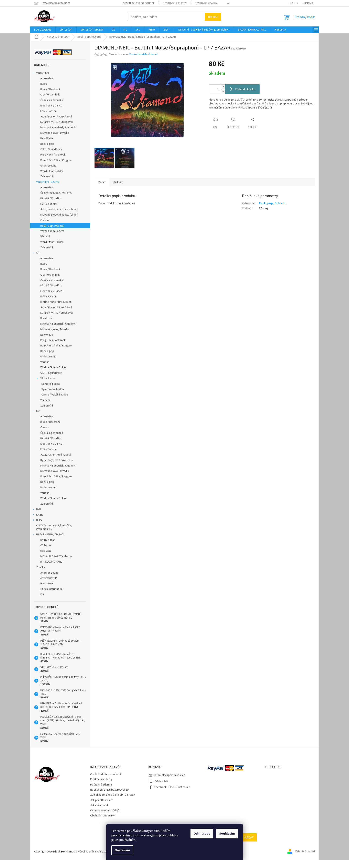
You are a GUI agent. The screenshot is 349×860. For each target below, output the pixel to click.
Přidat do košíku (245, 89)
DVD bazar (46, 551)
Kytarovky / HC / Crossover (56, 122)
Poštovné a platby (175, 3)
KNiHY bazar (47, 540)
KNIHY (39, 515)
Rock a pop (47, 144)
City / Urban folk (50, 95)
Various (44, 362)
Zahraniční (46, 176)
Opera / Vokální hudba (54, 395)
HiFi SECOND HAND (51, 562)
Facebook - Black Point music (172, 787)
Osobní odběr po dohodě (139, 3)
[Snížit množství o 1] (223, 91)
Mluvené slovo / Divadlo (54, 133)
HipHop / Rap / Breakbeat (55, 302)
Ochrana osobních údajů (104, 811)
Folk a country (48, 204)
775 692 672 (161, 781)
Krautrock (46, 318)
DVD (38, 509)
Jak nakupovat (99, 805)
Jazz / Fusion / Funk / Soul (56, 117)
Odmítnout (202, 833)
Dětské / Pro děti (50, 198)
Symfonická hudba (52, 389)
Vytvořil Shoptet (305, 852)
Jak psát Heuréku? (101, 800)
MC (38, 411)
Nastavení (122, 850)
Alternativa (47, 78)
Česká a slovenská (51, 100)
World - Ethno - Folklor (53, 367)
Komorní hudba (50, 384)
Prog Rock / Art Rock (53, 155)
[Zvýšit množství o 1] (223, 86)
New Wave (46, 138)
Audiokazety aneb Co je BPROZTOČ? (112, 795)
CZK (292, 3)
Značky (40, 567)
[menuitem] (42, 29)
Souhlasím (227, 833)
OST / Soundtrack (51, 149)
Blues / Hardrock (50, 89)
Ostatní (44, 220)
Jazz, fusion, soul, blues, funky (59, 209)
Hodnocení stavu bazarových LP (109, 790)
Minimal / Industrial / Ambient (57, 127)
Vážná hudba (48, 378)
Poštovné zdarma (206, 3)
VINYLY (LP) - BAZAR (47, 182)
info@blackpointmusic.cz (169, 775)
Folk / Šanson (48, 111)
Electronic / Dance (51, 106)
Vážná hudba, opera (52, 231)
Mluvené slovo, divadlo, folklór (59, 215)
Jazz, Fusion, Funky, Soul (55, 455)
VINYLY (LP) (42, 73)
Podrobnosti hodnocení (143, 54)
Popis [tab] (101, 182)
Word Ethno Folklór (51, 171)
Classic (44, 427)
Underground (48, 166)
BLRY (39, 520)
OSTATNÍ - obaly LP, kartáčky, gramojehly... (54, 527)
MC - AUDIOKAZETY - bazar (56, 556)
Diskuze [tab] (118, 182)
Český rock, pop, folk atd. (56, 193)
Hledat (213, 17)
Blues (43, 84)
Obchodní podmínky (102, 816)
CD (38, 253)
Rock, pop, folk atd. (52, 226)
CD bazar (45, 545)
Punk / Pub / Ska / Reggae (56, 160)
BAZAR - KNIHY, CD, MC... (50, 534)
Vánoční (45, 236)
